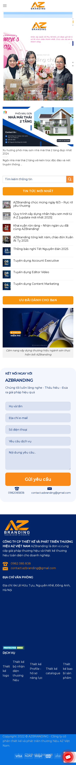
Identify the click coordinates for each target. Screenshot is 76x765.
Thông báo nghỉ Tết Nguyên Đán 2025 (40, 249)
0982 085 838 (21, 563)
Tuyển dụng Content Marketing (36, 284)
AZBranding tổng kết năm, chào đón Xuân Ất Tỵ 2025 (43, 239)
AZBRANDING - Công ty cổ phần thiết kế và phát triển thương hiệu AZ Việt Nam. (36, 741)
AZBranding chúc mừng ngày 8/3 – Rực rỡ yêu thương (38, 65)
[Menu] (5, 5)
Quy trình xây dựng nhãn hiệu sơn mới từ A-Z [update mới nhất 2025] (42, 215)
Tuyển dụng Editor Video (31, 272)
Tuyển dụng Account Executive (36, 260)
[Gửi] (69, 179)
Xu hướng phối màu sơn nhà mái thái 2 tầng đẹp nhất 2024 (37, 152)
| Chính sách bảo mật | (38, 754)
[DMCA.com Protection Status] (13, 647)
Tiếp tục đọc (38, 91)
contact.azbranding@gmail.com (51, 492)
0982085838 (16, 492)
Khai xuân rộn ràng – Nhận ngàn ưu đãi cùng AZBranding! (40, 227)
